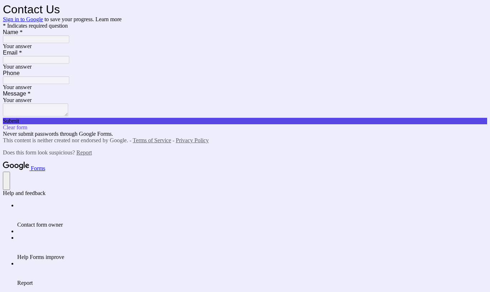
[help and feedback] (6, 181)
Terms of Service (152, 140)
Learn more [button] (108, 19)
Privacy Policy (192, 140)
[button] (245, 121)
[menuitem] (252, 215)
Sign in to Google (23, 19)
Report (84, 152)
